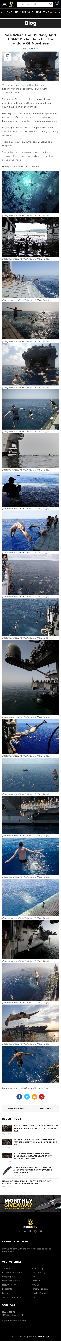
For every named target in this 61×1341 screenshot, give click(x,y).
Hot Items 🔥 (44, 12)
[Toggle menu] (4, 3)
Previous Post (17, 1108)
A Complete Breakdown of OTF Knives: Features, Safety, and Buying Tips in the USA (35, 1142)
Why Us (35, 1285)
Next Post (46, 1108)
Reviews (35, 1276)
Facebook (19, 1097)
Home (8, 12)
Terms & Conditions (11, 1297)
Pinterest (42, 1097)
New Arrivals (24, 12)
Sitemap (35, 1280)
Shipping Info (8, 1276)
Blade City (43, 1336)
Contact (6, 1268)
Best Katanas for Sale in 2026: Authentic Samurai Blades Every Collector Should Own (35, 1128)
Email (34, 1097)
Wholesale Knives (11, 1280)
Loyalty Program (39, 1293)
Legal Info (7, 1289)
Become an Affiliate (12, 1272)
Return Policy (9, 1285)
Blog (33, 1297)
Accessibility (37, 1268)
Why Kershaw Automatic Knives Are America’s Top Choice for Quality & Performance (33, 1169)
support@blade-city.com (14, 1320)
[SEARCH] (50, 3)
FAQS (5, 1293)
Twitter (27, 1097)
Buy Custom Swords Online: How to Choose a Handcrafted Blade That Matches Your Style (33, 1156)
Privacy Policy (38, 1272)
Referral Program (40, 1289)
